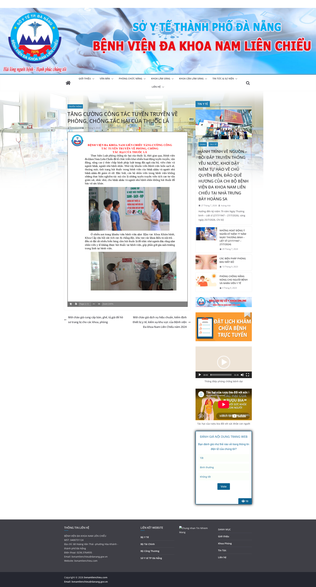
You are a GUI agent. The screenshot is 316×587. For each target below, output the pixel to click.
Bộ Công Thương (150, 551)
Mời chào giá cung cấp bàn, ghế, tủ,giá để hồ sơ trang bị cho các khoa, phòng (95, 319)
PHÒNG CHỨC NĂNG (130, 78)
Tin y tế (213, 144)
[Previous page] (70, 304)
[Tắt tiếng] (242, 374)
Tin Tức (222, 550)
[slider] (221, 375)
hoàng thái (226, 205)
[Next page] (76, 304)
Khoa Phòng (225, 543)
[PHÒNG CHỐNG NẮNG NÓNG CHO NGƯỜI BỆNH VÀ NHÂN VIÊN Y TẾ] (206, 282)
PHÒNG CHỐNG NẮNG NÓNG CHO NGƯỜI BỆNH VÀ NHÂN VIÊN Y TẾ (234, 280)
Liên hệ (222, 557)
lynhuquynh (75, 128)
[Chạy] (199, 374)
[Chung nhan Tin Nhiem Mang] (196, 528)
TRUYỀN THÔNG (75, 106)
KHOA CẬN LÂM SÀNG (191, 78)
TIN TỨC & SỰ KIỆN (223, 78)
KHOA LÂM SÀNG (160, 78)
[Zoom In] (99, 304)
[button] (92, 78)
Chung (203, 144)
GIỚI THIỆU (85, 78)
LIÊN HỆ (156, 86)
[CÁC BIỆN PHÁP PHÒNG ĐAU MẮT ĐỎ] (206, 263)
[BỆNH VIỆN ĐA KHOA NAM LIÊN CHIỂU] (158, 10)
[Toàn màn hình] (247, 374)
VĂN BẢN (105, 78)
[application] (224, 362)
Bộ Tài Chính (148, 544)
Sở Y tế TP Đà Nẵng (151, 558)
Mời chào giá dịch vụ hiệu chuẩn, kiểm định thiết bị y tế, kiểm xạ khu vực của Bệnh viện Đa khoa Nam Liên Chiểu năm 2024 (160, 322)
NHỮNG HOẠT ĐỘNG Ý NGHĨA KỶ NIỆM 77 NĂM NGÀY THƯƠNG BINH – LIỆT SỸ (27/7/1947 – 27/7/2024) (233, 237)
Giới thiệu (223, 536)
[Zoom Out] (93, 304)
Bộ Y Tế (145, 537)
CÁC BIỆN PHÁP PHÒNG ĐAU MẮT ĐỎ (233, 260)
